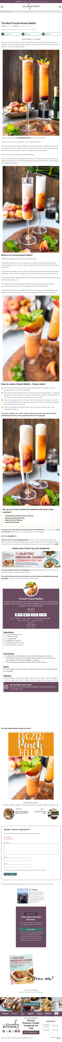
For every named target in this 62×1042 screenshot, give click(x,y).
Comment (7, 842)
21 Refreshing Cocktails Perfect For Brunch (19, 516)
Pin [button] (27, 615)
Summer (45, 805)
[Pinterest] (10, 1031)
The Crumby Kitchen (31, 6)
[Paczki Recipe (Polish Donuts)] (5, 1011)
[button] (28, 609)
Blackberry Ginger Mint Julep (14, 518)
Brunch (12, 805)
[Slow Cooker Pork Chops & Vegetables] (36, 1011)
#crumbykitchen (49, 687)
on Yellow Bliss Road (23, 138)
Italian (24, 805)
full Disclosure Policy (27, 29)
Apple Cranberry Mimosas (13, 520)
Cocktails (18, 805)
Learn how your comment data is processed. (40, 884)
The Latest (55, 1030)
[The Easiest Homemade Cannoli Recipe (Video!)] (15, 1011)
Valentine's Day (54, 805)
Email (5, 863)
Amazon (21, 992)
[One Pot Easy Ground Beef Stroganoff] (26, 1011)
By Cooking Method (46, 1025)
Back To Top (29, 1037)
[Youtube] (13, 1031)
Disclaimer (23, 1037)
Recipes (40, 805)
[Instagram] (7, 1031)
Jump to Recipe (26, 39)
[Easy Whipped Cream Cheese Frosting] (57, 1011)
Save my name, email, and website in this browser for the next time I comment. (25, 870)
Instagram (26, 570)
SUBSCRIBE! (31, 929)
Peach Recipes (32, 805)
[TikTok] (16, 1031)
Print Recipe (37, 39)
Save (44, 615)
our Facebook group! (21, 540)
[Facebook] (4, 1031)
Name (6, 857)
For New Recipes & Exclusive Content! (32, 1)
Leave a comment (29, 26)
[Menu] (2, 6)
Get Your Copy (31, 1032)
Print (19, 615)
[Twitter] (19, 1031)
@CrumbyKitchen (34, 687)
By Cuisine (55, 1025)
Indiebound (39, 992)
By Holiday (46, 1030)
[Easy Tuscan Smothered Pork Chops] (46, 1011)
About (18, 1037)
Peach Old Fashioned (12, 522)
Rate (35, 615)
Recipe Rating (7, 837)
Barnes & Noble (30, 992)
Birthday (6, 805)
